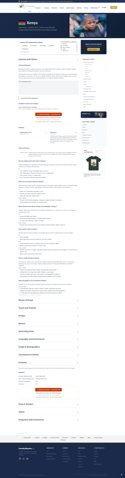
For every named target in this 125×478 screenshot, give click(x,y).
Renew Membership (51, 453)
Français (96, 456)
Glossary (63, 440)
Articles (62, 8)
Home (20, 11)
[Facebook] (20, 458)
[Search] (99, 7)
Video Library (85, 140)
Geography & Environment (89, 91)
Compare (46, 8)
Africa (24, 11)
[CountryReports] (27, 5)
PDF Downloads (98, 464)
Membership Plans (51, 459)
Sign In (113, 7)
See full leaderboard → (25, 51)
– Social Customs (88, 64)
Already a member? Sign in (56, 121)
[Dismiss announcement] (106, 1)
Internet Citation (98, 437)
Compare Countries (87, 135)
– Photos (86, 74)
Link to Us (80, 466)
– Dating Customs (88, 70)
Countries (37, 8)
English (104, 7)
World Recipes (85, 142)
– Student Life (87, 76)
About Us (64, 451)
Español (96, 453)
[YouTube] (27, 458)
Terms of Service (66, 459)
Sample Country (82, 456)
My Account (49, 456)
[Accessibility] (122, 475)
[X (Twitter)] (23, 458)
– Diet (85, 66)
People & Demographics (89, 96)
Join (48, 451)
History (85, 84)
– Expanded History (88, 86)
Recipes (86, 8)
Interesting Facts (87, 88)
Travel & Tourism (87, 79)
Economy (85, 101)
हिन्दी (95, 461)
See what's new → (69, 1)
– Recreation (87, 72)
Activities (79, 8)
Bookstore (54, 8)
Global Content (70, 8)
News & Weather (87, 104)
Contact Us (65, 453)
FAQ (84, 107)
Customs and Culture (88, 62)
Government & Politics (88, 99)
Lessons (74, 437)
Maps (84, 94)
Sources (80, 464)
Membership (94, 8)
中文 (95, 459)
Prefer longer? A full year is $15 (42, 121)
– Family (86, 68)
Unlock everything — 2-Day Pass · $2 (49, 114)
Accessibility (65, 461)
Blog (83, 132)
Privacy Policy (65, 456)
